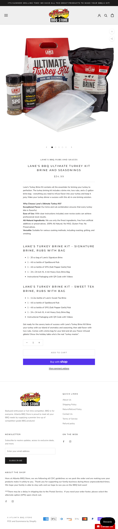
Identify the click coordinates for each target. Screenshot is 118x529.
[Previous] (46, 147)
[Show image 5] (66, 147)
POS (9, 521)
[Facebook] (64, 441)
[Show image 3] (59, 147)
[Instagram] (70, 441)
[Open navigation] (6, 15)
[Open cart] (112, 15)
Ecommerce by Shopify (26, 521)
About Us (67, 399)
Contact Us (68, 414)
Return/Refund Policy (72, 409)
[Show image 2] (55, 147)
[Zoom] (111, 31)
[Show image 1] (52, 147)
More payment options (59, 368)
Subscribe (16, 460)
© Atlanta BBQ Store (19, 517)
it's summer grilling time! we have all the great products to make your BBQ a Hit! (59, 3)
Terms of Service (70, 418)
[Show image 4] (62, 147)
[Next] (71, 147)
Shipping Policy (69, 404)
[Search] (105, 15)
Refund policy (69, 423)
